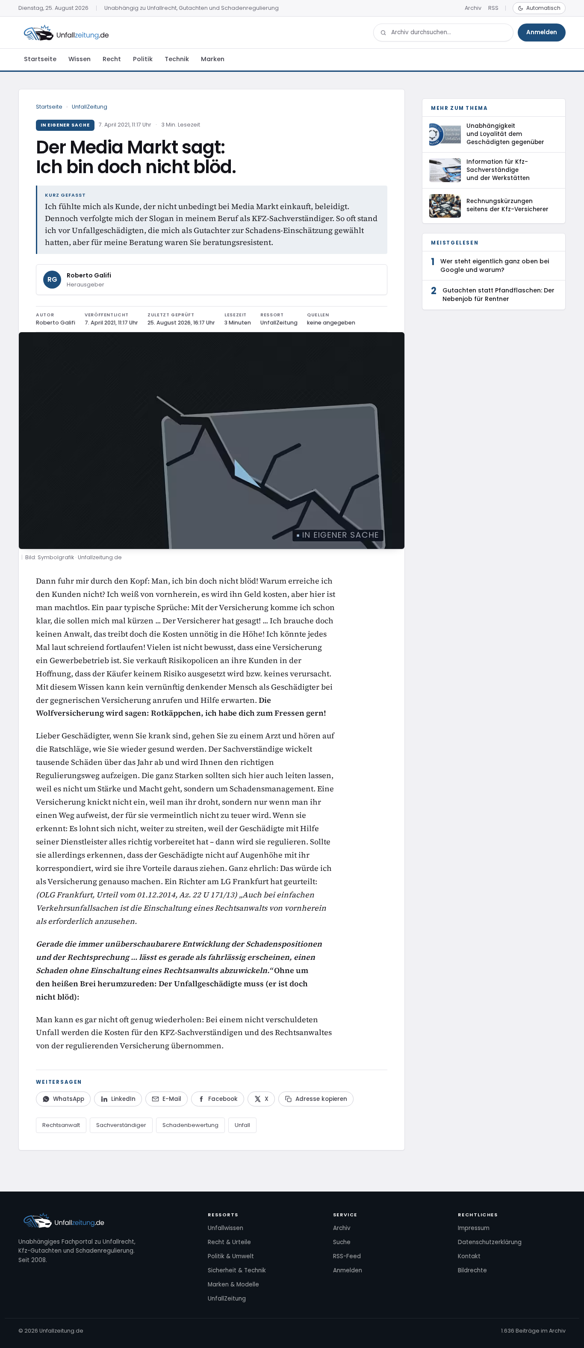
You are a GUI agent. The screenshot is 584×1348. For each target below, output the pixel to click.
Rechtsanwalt (61, 1125)
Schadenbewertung (190, 1125)
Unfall (242, 1125)
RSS (493, 8)
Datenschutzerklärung (490, 1242)
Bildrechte (472, 1270)
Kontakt (469, 1256)
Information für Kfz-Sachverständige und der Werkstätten (498, 170)
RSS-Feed (347, 1256)
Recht (112, 59)
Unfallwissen (225, 1228)
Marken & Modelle (233, 1284)
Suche (342, 1242)
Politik (143, 59)
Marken (212, 59)
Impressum (474, 1228)
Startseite (40, 59)
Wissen (79, 59)
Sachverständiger (121, 1125)
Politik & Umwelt (231, 1256)
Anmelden (541, 32)
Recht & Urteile (229, 1242)
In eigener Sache (65, 125)
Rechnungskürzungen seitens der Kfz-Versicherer (507, 205)
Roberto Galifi (89, 275)
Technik (177, 59)
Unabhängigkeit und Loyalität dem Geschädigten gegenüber (505, 134)
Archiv (473, 8)
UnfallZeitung (89, 106)
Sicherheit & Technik (237, 1270)
